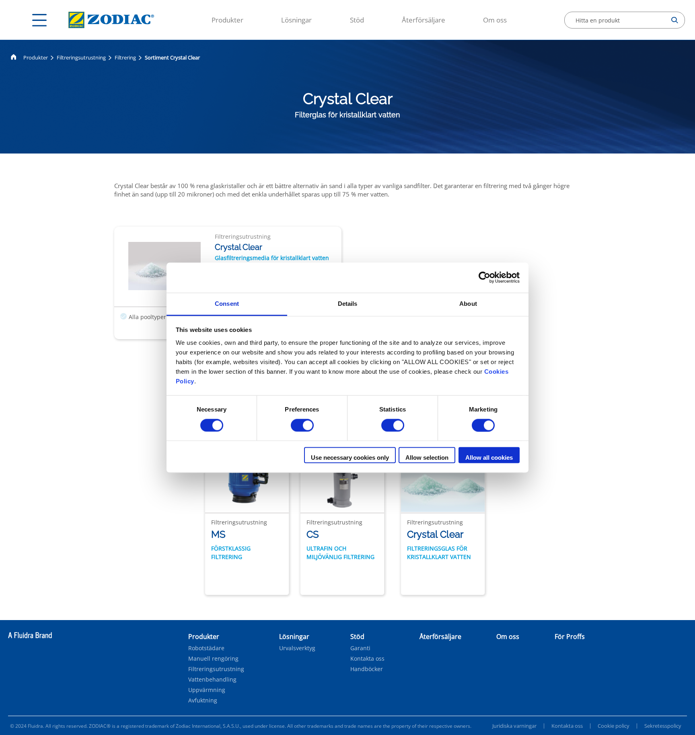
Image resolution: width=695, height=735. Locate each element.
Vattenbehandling (212, 679)
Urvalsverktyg (297, 648)
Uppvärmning (206, 690)
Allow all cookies (489, 458)
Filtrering (125, 57)
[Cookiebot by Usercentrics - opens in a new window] (484, 277)
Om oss (495, 20)
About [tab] (468, 303)
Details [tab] (348, 303)
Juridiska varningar (514, 725)
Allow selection (426, 458)
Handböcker (366, 669)
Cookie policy (613, 725)
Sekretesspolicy (662, 725)
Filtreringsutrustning (81, 57)
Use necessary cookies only (350, 458)
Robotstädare (206, 648)
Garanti (360, 648)
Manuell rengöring (213, 658)
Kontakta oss (367, 658)
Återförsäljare (423, 20)
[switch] (302, 425)
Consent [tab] (227, 303)
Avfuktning (202, 700)
